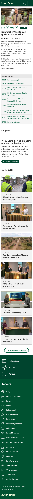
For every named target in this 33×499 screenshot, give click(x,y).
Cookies (3, 486)
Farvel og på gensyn (14, 122)
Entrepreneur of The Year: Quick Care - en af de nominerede (18, 111)
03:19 (4, 88)
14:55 (4, 106)
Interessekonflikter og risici (16, 486)
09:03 (4, 100)
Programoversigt (13, 80)
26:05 (4, 117)
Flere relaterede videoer (16, 350)
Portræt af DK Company (15, 84)
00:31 (4, 80)
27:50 (4, 122)
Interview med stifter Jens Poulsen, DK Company (16, 100)
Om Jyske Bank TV (7, 490)
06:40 (4, 94)
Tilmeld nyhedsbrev (11, 161)
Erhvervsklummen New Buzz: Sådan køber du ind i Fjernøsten (18, 117)
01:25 (4, 84)
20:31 (4, 112)
